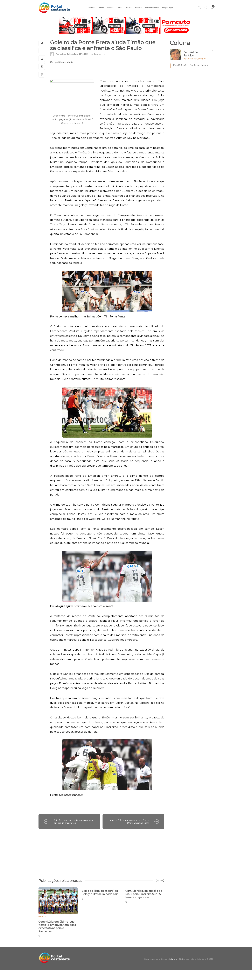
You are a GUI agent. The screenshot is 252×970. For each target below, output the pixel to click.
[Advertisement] (101, 852)
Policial (91, 7)
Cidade (101, 7)
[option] (58, 912)
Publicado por (66, 54)
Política (110, 7)
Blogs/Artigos (167, 7)
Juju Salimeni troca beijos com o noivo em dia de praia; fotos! (73, 821)
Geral (119, 7)
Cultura (128, 7)
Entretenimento (152, 7)
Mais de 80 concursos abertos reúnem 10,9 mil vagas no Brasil (129, 821)
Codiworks (172, 959)
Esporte (138, 7)
